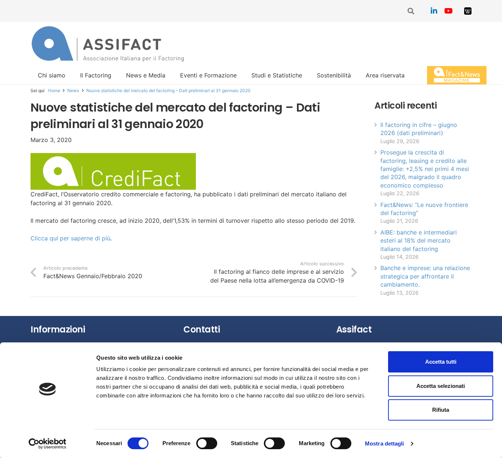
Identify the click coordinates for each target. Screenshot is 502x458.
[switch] (206, 443)
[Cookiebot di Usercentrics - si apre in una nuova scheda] (47, 443)
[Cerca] (411, 11)
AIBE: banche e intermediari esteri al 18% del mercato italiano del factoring (418, 240)
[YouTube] (448, 11)
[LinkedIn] (434, 11)
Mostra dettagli (384, 443)
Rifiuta (440, 410)
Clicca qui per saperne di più (70, 238)
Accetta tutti (440, 362)
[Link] (467, 11)
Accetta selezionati (440, 386)
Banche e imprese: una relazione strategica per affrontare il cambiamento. (425, 276)
